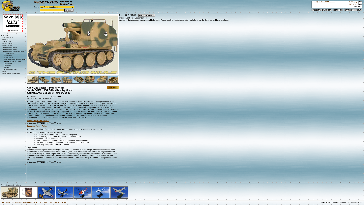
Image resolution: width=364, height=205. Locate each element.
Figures (4, 71)
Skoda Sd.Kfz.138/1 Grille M (38, 121)
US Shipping (353, 4)
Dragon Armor (8, 57)
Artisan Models (9, 53)
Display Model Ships (9, 49)
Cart (353, 2)
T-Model (6, 67)
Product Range (7, 41)
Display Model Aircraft (10, 47)
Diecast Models (7, 43)
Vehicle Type (6, 39)
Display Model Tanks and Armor (13, 51)
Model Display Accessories (11, 73)
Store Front (4, 35)
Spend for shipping (323, 2)
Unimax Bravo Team (10, 69)
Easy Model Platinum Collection (14, 59)
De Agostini (8, 55)
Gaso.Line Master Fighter (37, 126)
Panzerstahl (8, 63)
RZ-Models (7, 65)
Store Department (7, 37)
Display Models (7, 45)
